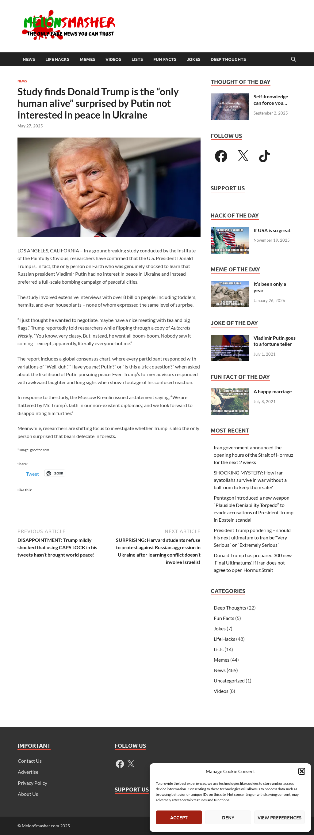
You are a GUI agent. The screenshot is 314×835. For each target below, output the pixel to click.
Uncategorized (229, 680)
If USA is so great (272, 230)
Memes (87, 59)
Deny (228, 817)
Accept (179, 817)
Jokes (193, 59)
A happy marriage (273, 391)
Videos (113, 59)
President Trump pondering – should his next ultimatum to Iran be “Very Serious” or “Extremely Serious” (252, 537)
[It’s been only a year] (230, 284)
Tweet (32, 473)
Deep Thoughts (228, 59)
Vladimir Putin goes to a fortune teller (275, 341)
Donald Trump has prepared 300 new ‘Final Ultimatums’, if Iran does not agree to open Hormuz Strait (253, 562)
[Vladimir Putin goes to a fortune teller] (230, 338)
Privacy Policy (32, 783)
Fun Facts (164, 59)
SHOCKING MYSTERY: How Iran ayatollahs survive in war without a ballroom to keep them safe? (250, 480)
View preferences (279, 817)
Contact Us (30, 761)
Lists (137, 59)
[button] (302, 771)
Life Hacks (57, 59)
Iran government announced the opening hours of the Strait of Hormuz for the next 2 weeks (253, 454)
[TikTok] (264, 156)
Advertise (28, 772)
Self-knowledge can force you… (271, 99)
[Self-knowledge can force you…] (230, 97)
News (29, 59)
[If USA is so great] (230, 231)
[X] (243, 156)
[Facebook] (221, 156)
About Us (28, 794)
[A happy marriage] (230, 392)
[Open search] (293, 59)
